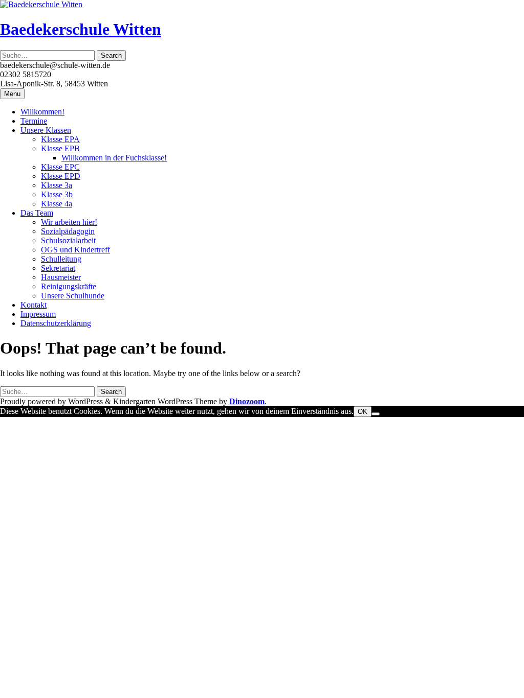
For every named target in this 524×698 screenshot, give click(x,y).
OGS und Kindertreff (75, 249)
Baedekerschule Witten (80, 29)
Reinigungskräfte (68, 286)
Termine (33, 121)
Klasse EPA (60, 139)
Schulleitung (61, 258)
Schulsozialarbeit (68, 240)
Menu (12, 94)
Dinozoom (247, 401)
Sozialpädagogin (68, 231)
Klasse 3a (56, 185)
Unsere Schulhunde (72, 295)
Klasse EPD (60, 176)
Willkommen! (42, 111)
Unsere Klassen (45, 130)
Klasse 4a (56, 203)
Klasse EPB (60, 148)
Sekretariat (58, 268)
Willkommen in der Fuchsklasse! (114, 157)
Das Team (36, 212)
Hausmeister (61, 277)
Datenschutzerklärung (55, 323)
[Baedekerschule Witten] (41, 4)
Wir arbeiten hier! (69, 222)
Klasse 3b (57, 194)
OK (362, 411)
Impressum (38, 314)
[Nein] (376, 413)
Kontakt (33, 304)
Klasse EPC (60, 166)
